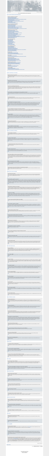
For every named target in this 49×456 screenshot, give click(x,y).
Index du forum (9, 444)
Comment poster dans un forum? (11, 30)
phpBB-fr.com (26, 452)
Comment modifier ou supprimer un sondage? (13, 33)
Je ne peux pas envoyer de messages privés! (13, 52)
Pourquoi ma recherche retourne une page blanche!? (14, 59)
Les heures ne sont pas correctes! (11, 25)
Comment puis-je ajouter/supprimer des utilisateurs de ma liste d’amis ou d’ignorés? (17, 56)
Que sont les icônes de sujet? (11, 44)
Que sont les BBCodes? (10, 39)
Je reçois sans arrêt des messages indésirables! (13, 53)
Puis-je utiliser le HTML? (10, 40)
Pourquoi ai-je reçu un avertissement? (12, 35)
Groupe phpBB (29, 426)
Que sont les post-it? (10, 43)
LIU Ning (27, 451)
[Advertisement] (24, 449)
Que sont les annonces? (10, 42)
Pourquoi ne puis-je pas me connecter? (12, 17)
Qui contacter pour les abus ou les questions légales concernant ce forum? (16, 69)
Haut (8, 77)
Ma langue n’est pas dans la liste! (11, 26)
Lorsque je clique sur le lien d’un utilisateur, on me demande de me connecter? (17, 28)
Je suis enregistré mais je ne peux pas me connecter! (14, 20)
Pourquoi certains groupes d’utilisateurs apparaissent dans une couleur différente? (17, 49)
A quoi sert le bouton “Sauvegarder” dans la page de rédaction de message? (16, 36)
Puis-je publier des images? (11, 41)
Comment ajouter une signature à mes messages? (13, 31)
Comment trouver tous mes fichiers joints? (12, 66)
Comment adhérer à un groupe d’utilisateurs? (13, 48)
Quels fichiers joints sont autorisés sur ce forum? (13, 65)
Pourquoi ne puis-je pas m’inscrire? (12, 22)
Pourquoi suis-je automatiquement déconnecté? (13, 18)
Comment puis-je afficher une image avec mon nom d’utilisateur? (15, 27)
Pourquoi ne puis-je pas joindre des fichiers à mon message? (14, 34)
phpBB (23, 451)
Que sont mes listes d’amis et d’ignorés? (12, 55)
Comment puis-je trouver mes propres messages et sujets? (14, 60)
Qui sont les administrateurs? (11, 46)
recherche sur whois (15, 438)
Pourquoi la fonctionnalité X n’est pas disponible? (13, 68)
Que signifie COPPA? (10, 21)
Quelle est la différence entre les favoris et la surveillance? (14, 62)
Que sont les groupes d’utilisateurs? (12, 47)
